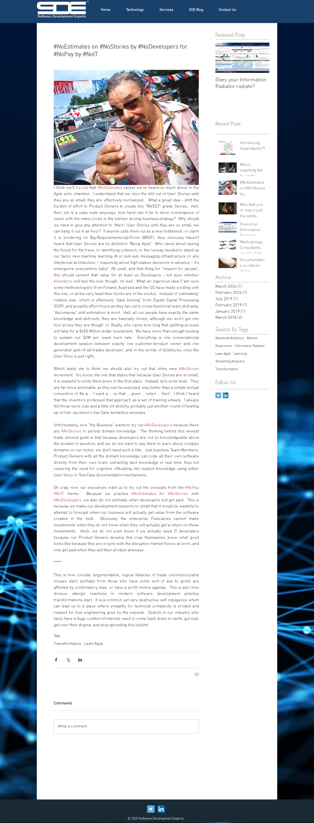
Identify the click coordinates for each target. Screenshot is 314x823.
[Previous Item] (223, 58)
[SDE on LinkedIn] (225, 395)
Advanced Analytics (229, 338)
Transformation (67, 643)
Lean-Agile (93, 643)
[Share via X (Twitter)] (68, 659)
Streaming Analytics (230, 361)
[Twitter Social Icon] (151, 809)
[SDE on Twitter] (218, 395)
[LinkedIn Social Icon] (161, 809)
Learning (240, 354)
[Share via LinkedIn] (80, 659)
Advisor (252, 338)
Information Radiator (250, 346)
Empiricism (223, 346)
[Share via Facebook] (56, 659)
